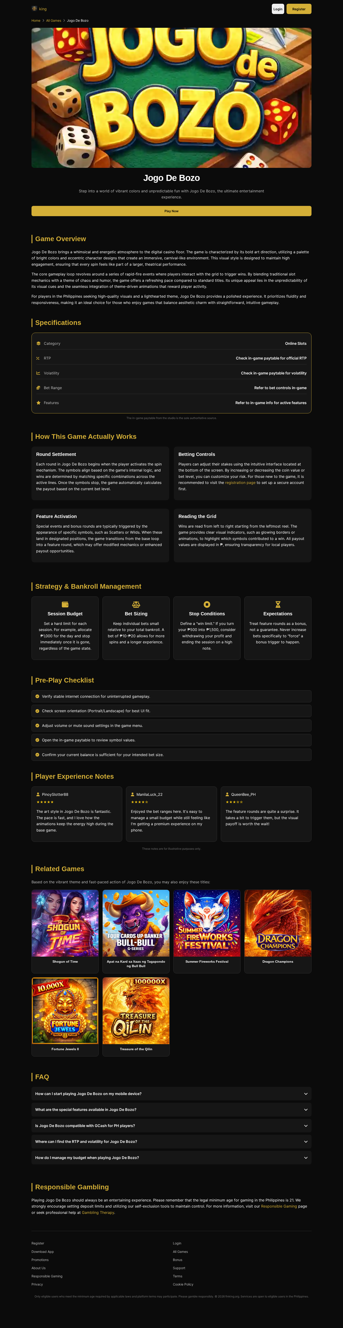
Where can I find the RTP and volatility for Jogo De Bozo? (86, 1141)
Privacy (37, 1284)
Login (278, 9)
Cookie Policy (183, 1284)
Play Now (171, 211)
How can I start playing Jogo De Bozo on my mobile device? (88, 1093)
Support (179, 1268)
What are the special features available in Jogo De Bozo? (85, 1109)
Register (299, 9)
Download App (43, 1252)
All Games (53, 20)
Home (36, 20)
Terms (177, 1276)
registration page (240, 482)
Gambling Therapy (98, 1212)
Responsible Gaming (279, 1206)
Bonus (177, 1260)
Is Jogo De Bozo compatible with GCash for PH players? (85, 1125)
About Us (39, 1268)
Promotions (40, 1260)
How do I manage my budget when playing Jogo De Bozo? (87, 1157)
